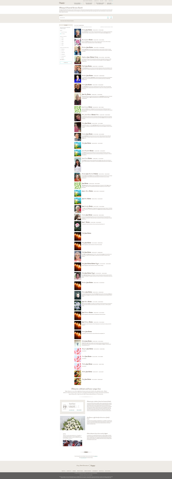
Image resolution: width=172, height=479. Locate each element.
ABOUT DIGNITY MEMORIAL (87, 0)
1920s (62, 39)
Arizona (62, 50)
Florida (62, 57)
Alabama (62, 49)
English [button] (110, 0)
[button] (78, 3)
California (63, 52)
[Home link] (62, 3)
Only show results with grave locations (67, 20)
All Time (63, 33)
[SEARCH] (111, 17)
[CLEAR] (107, 17)
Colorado (63, 54)
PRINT (106, 0)
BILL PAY (101, 0)
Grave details (84, 350)
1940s (62, 43)
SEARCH (60, 15)
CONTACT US (96, 0)
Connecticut (63, 56)
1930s (62, 41)
